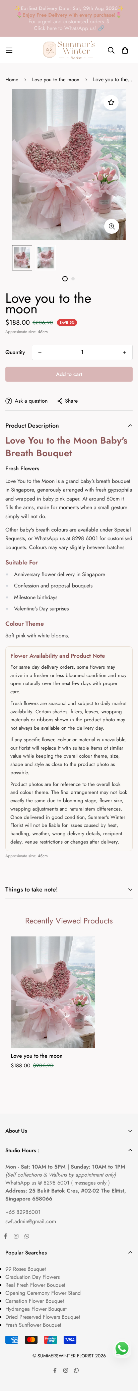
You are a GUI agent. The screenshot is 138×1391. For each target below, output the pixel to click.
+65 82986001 (23, 1212)
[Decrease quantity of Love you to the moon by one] (40, 352)
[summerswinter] (69, 50)
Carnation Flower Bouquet (34, 1301)
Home (11, 79)
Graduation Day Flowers (32, 1277)
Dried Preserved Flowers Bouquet (42, 1317)
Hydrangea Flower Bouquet (36, 1309)
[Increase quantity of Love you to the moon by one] (124, 352)
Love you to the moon (55, 79)
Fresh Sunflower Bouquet (33, 1325)
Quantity (15, 352)
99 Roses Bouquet (25, 1269)
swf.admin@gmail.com (30, 1221)
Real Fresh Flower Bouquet (35, 1285)
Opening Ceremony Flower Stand (43, 1293)
